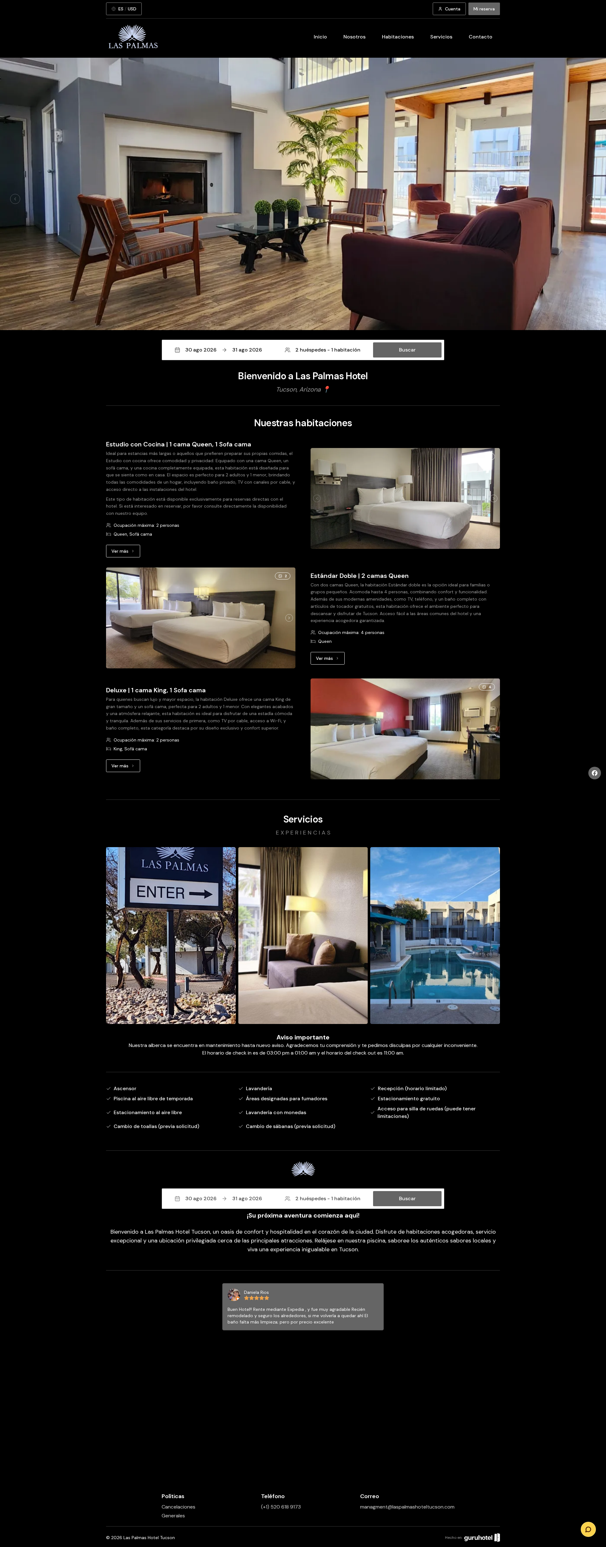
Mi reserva (484, 9)
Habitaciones (398, 36)
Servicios (441, 36)
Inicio (320, 36)
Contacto (480, 36)
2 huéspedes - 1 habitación (327, 349)
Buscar (407, 349)
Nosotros (354, 36)
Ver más (125, 552)
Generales (173, 1515)
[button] (303, 350)
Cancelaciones (178, 1506)
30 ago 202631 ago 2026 (223, 349)
